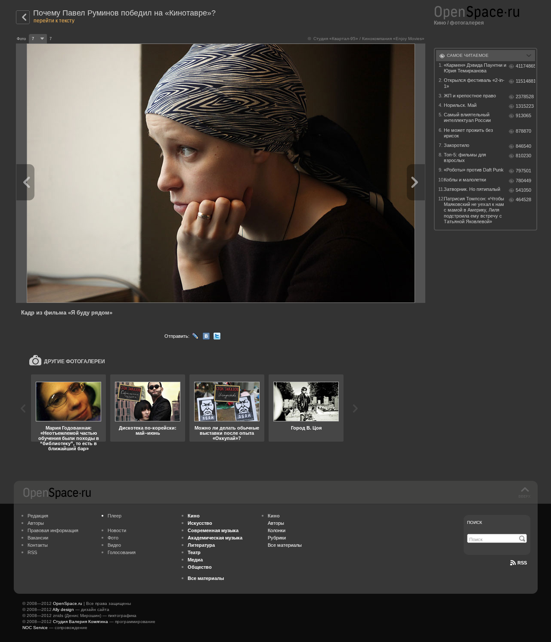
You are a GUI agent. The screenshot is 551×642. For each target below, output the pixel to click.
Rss (522, 562)
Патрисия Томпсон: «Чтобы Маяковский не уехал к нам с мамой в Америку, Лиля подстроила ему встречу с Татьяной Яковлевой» (474, 210)
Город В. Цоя (306, 427)
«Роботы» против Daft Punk (474, 169)
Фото (113, 537)
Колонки (276, 530)
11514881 (525, 81)
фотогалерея (467, 23)
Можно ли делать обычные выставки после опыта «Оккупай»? (227, 433)
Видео (114, 545)
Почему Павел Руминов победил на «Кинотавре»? (124, 13)
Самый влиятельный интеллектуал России (467, 117)
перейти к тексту (54, 21)
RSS (32, 552)
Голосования (122, 552)
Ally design (63, 609)
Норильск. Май (460, 105)
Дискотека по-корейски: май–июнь (147, 430)
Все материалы (285, 545)
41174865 (525, 66)
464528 (523, 199)
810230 (523, 155)
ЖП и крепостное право (470, 95)
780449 (523, 180)
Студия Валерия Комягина (80, 621)
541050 (523, 190)
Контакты (38, 545)
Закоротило (456, 145)
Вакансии (38, 537)
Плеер (114, 515)
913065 (523, 115)
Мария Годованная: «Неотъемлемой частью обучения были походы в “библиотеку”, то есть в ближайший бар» (68, 438)
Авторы (36, 523)
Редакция (38, 515)
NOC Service (35, 627)
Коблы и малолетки (465, 179)
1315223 (525, 106)
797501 (523, 170)
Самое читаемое (468, 55)
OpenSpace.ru (67, 603)
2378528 (525, 96)
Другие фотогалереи (74, 361)
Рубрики (277, 537)
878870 (523, 131)
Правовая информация (53, 530)
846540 (523, 146)
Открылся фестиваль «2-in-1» (474, 83)
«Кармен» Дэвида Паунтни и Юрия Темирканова (475, 67)
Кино (440, 23)
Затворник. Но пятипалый (472, 189)
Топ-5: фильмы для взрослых (465, 157)
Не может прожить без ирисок (468, 133)
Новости (117, 530)
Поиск (474, 522)
